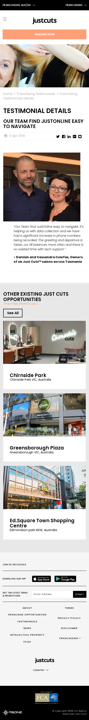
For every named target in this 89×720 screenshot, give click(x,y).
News (27, 628)
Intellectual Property (27, 635)
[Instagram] (43, 564)
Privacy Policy (69, 618)
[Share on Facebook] (63, 137)
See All (13, 313)
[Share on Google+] (74, 137)
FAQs (27, 641)
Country (38, 670)
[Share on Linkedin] (69, 137)
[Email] (79, 137)
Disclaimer (69, 628)
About (27, 608)
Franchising (74, 5)
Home (8, 94)
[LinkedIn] (72, 564)
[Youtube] (62, 564)
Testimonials (27, 621)
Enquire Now (45, 34)
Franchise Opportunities (27, 614)
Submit (79, 594)
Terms (69, 608)
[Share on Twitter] (58, 137)
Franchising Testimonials (36, 94)
